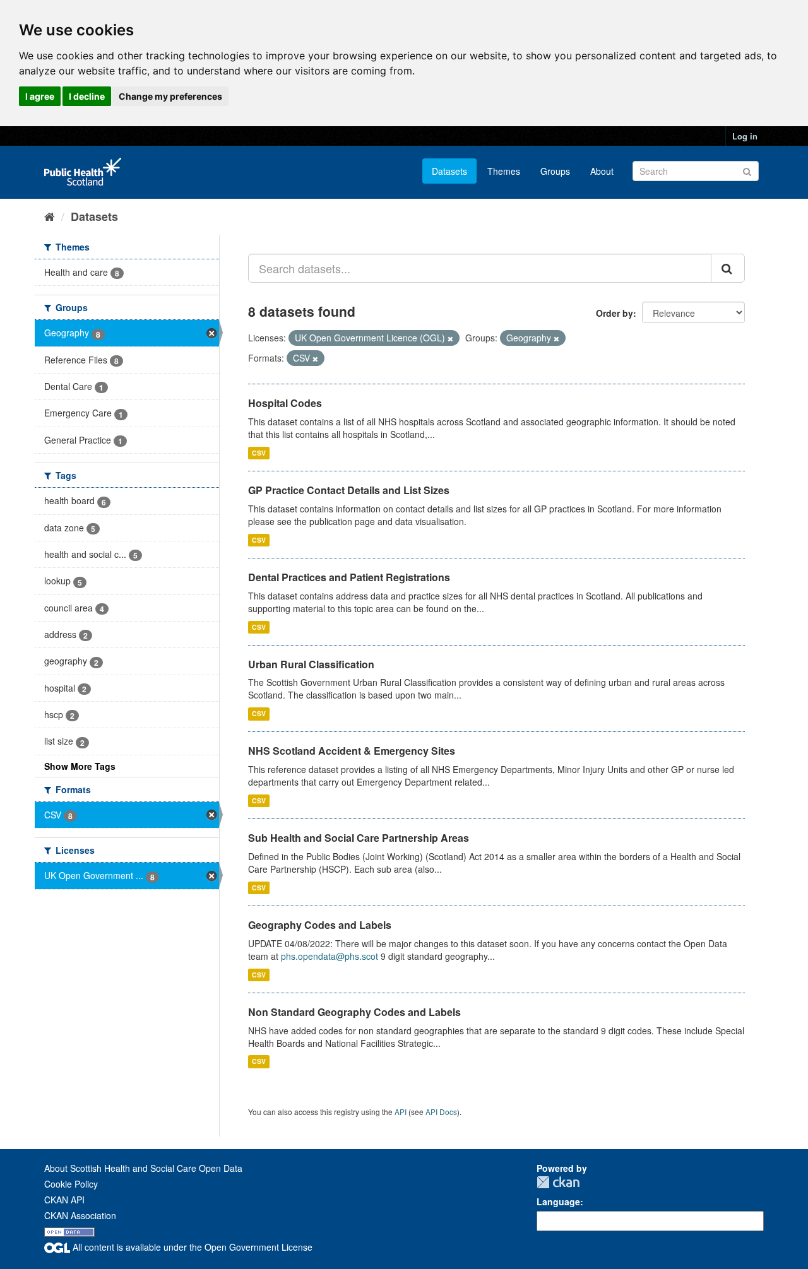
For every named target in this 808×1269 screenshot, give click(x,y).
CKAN (558, 1182)
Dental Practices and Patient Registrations (349, 577)
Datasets (449, 171)
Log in (745, 136)
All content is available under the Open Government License (191, 1247)
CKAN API (64, 1199)
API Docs (441, 1111)
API (401, 1111)
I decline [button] (87, 96)
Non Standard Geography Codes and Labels (354, 1012)
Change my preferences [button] (170, 96)
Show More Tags (80, 766)
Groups (555, 171)
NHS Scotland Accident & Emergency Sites (351, 750)
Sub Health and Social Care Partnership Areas (358, 837)
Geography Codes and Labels (319, 925)
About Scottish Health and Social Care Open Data (143, 1168)
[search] (728, 268)
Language (558, 1201)
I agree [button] (39, 96)
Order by (614, 313)
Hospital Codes (285, 403)
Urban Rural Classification (311, 664)
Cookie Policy (71, 1184)
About (602, 171)
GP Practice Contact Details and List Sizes (348, 490)
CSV (259, 452)
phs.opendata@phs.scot (329, 956)
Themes (503, 171)
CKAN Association (80, 1215)
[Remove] (450, 338)
